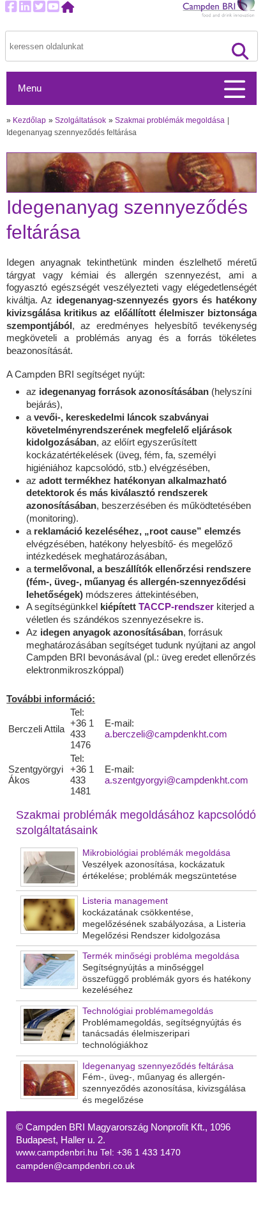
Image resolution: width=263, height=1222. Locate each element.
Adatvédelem (175, 1202)
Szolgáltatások (80, 120)
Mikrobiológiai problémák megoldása (156, 853)
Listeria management (125, 901)
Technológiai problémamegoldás (147, 1011)
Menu (29, 88)
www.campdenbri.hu (58, 1152)
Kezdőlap (29, 120)
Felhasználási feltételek (196, 1216)
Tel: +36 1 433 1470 (140, 1152)
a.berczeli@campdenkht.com (166, 733)
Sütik (159, 1189)
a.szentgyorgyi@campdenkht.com (176, 780)
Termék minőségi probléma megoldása (160, 956)
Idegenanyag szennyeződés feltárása (158, 1066)
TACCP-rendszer (177, 606)
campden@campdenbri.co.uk (75, 1166)
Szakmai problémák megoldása (170, 120)
